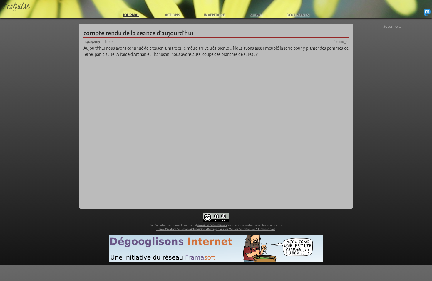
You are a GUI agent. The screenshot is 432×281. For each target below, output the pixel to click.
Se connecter (393, 26)
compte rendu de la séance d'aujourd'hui (138, 32)
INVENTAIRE (214, 14)
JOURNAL (131, 14)
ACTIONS (172, 14)
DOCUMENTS (298, 14)
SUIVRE (256, 14)
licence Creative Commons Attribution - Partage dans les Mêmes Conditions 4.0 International (215, 229)
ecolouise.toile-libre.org (212, 225)
